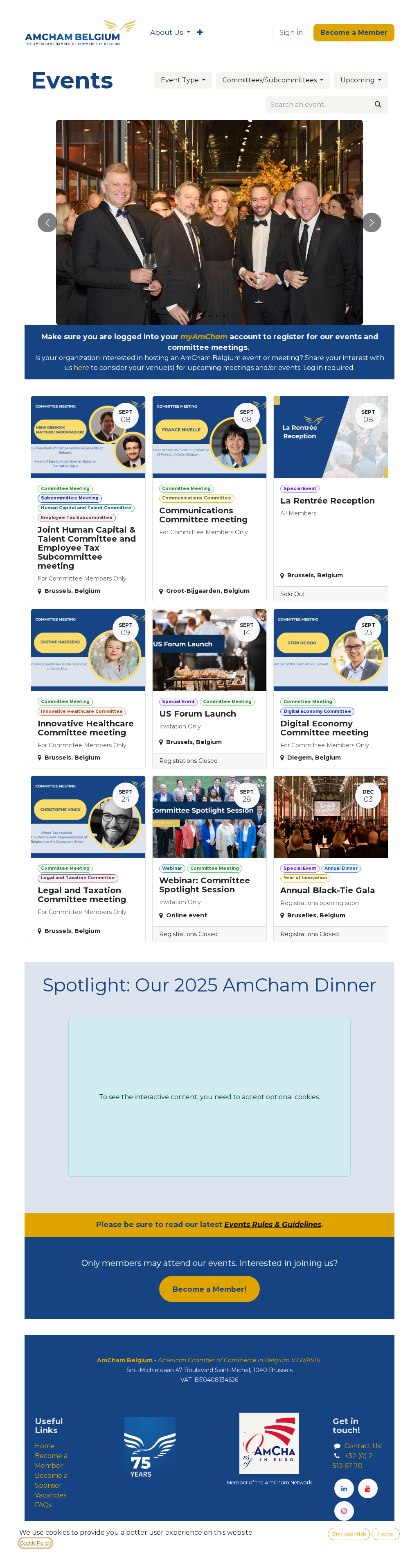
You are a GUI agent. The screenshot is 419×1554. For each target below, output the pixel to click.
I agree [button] (386, 1534)
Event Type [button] (180, 80)
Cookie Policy (35, 1543)
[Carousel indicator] (195, 316)
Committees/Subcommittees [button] (270, 80)
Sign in (291, 32)
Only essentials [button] (348, 1534)
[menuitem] (170, 32)
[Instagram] (344, 1511)
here (81, 368)
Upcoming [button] (358, 80)
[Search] (378, 104)
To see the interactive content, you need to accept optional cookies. (209, 1097)
